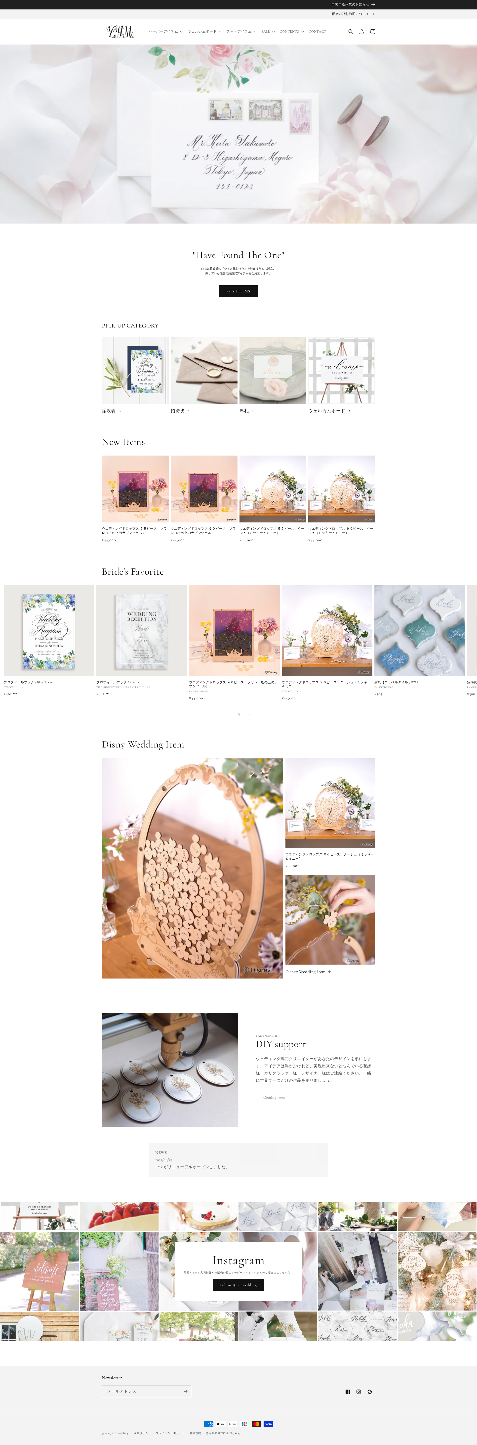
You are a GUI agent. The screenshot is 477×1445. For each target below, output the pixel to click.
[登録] (185, 1391)
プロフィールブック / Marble (118, 682)
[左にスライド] (227, 714)
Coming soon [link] (274, 1097)
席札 (244, 411)
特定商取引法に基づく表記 (223, 1433)
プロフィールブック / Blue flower (28, 682)
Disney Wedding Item (305, 971)
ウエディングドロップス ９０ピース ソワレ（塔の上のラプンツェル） (203, 531)
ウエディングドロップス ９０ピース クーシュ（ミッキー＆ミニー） (340, 531)
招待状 (178, 411)
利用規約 (195, 1433)
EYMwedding (120, 1433)
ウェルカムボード (326, 411)
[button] (165, 31)
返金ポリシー (142, 1433)
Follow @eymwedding (238, 1285)
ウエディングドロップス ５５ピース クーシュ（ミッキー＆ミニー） (272, 531)
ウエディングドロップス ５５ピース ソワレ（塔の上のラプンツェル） (134, 531)
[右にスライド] (249, 714)
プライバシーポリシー (170, 1433)
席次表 (109, 411)
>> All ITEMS (238, 291)
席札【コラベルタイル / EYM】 (397, 682)
